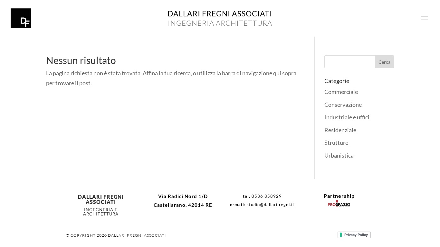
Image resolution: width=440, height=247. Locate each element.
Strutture (336, 142)
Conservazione (343, 104)
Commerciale (341, 91)
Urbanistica (339, 155)
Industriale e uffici (346, 117)
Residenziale (340, 129)
